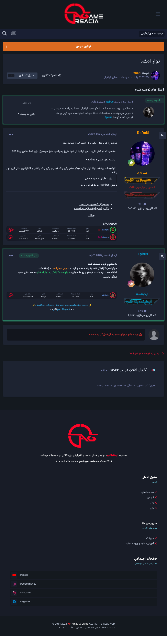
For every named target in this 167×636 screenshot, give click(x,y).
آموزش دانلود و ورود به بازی (140, 543)
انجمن (150, 497)
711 (141, 205)
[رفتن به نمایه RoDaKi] (155, 75)
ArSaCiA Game (80, 624)
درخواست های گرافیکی (116, 77)
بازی (152, 508)
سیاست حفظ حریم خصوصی (100, 628)
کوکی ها (61, 628)
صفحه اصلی (148, 492)
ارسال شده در (102, 134)
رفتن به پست (27, 114)
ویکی (151, 503)
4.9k (141, 311)
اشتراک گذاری (50, 76)
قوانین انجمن (83, 46)
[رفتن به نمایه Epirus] (148, 112)
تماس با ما (76, 628)
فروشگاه (150, 538)
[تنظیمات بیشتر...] (10, 134)
